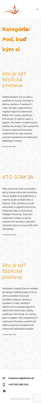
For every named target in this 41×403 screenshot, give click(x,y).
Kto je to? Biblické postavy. (14, 271)
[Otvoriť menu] (37, 9)
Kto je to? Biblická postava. (14, 79)
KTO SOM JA (17, 177)
